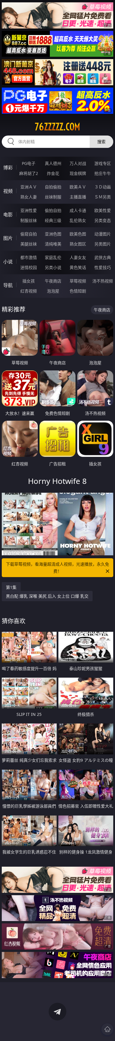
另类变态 (102, 220)
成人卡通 (78, 210)
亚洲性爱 (28, 210)
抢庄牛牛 (102, 173)
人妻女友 (78, 257)
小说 (8, 261)
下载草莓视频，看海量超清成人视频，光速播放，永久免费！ (57, 567)
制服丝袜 (28, 220)
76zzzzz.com (57, 127)
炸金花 (53, 173)
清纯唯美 (53, 244)
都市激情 (28, 257)
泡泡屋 (53, 291)
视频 (8, 191)
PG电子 (28, 163)
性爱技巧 (102, 267)
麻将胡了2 (28, 173)
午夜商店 (53, 281)
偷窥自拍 (28, 234)
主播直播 (78, 197)
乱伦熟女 (78, 220)
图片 (8, 238)
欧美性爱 (102, 210)
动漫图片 (102, 234)
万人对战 (78, 163)
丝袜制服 (53, 197)
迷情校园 (28, 267)
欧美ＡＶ (78, 187)
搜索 (101, 141)
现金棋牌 (78, 173)
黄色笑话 (78, 267)
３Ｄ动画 (102, 187)
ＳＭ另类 (102, 197)
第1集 (11, 587)
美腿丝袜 (28, 244)
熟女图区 (78, 244)
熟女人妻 (28, 197)
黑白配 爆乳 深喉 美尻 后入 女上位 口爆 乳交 (47, 596)
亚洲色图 (53, 234)
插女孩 (28, 281)
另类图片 (102, 244)
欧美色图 (78, 234)
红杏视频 (28, 291)
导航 (8, 285)
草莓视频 (78, 281)
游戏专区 (102, 163)
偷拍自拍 (53, 210)
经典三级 (53, 220)
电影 (8, 214)
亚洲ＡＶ (28, 187)
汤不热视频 (102, 281)
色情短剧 (78, 291)
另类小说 (53, 267)
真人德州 (53, 163)
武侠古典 (102, 257)
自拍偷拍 (53, 187)
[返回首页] (107, 1029)
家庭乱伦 (53, 257)
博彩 (8, 167)
